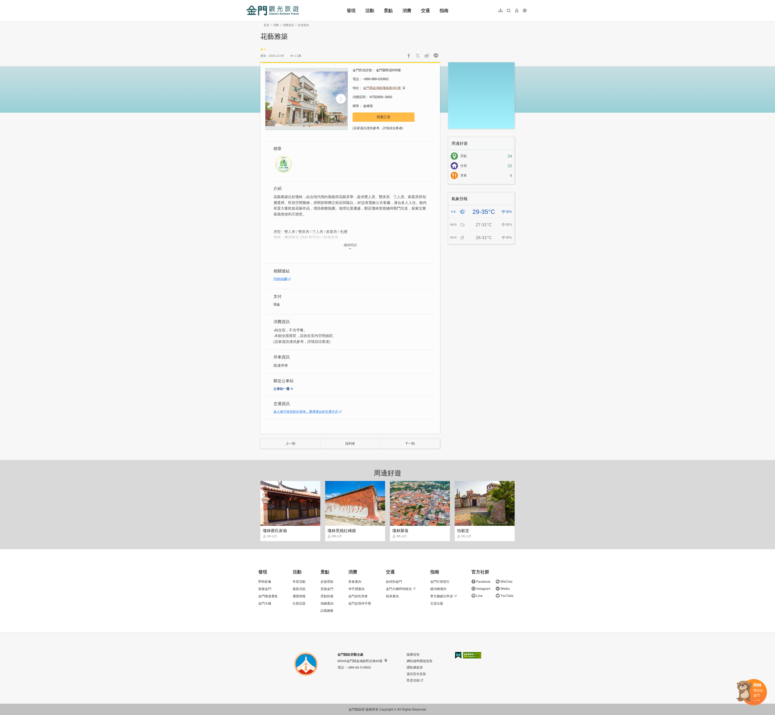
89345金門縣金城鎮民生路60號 (359, 660)
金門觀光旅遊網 (272, 10)
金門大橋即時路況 (399, 588)
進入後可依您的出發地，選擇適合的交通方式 (305, 411)
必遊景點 (326, 581)
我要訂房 (383, 117)
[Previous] (272, 99)
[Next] (341, 99)
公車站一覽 (281, 389)
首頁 (266, 25)
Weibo (505, 588)
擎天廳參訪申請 (441, 596)
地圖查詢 (326, 603)
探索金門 (264, 588)
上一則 (290, 443)
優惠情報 (299, 596)
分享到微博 (427, 56)
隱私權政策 (415, 667)
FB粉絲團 (280, 279)
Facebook (483, 581)
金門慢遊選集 (268, 596)
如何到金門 (394, 581)
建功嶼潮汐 (438, 588)
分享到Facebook (409, 56)
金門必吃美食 (358, 596)
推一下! (418, 56)
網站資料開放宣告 (420, 660)
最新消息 (299, 588)
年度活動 (299, 581)
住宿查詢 (303, 25)
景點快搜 (326, 596)
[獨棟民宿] (306, 99)
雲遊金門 (326, 588)
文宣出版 (436, 603)
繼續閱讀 (350, 245)
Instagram (483, 588)
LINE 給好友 (436, 56)
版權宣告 (413, 654)
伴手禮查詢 (356, 588)
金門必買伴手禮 (359, 603)
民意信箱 (413, 680)
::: (247, 2)
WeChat (506, 581)
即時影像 (264, 581)
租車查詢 (392, 596)
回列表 (350, 443)
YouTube (507, 595)
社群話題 (299, 603)
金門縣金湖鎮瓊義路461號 (382, 88)
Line (479, 595)
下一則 (410, 443)
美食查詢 (354, 581)
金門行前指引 (440, 581)
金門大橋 (264, 603)
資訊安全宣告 (416, 673)
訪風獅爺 (326, 610)
